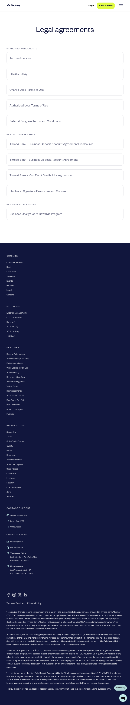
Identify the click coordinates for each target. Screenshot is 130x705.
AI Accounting (12, 373)
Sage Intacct (12, 469)
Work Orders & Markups (17, 368)
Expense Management (16, 313)
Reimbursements (14, 391)
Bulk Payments (13, 405)
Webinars (10, 277)
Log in (91, 6)
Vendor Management (15, 382)
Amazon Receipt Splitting (17, 359)
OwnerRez (11, 474)
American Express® (15, 465)
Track (9, 437)
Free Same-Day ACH (15, 400)
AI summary (120, 688)
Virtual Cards (12, 387)
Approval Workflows (15, 396)
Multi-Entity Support (15, 410)
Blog (8, 267)
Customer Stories (14, 263)
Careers (10, 295)
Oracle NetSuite (13, 488)
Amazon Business (14, 460)
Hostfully (10, 483)
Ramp (9, 451)
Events (9, 281)
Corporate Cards (14, 318)
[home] (13, 6)
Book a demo (106, 6)
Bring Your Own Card (15, 377)
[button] (120, 6)
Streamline (11, 432)
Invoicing (10, 414)
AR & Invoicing (13, 332)
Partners (10, 286)
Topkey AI (10, 336)
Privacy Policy (34, 603)
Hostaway (10, 478)
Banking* (10, 322)
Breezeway (11, 455)
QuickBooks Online (15, 442)
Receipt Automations (15, 354)
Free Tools (11, 272)
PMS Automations (14, 364)
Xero (8, 492)
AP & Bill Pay (12, 327)
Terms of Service (14, 603)
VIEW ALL (11, 497)
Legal (9, 290)
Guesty (9, 446)
